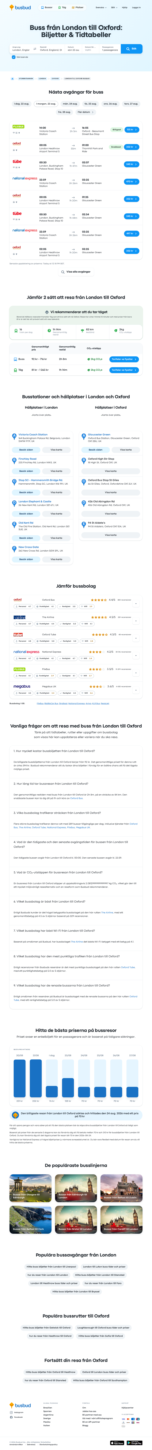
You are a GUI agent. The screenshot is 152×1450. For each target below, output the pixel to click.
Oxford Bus (48, 600)
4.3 (29, 693)
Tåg (20, 370)
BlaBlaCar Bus (51, 703)
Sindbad (63, 703)
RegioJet (105, 703)
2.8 (91, 641)
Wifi (85, 606)
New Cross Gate (29, 547)
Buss (21, 359)
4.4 (53, 624)
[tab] (21, 104)
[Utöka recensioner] (136, 603)
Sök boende (22, 57)
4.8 (29, 641)
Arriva (88, 703)
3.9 (91, 606)
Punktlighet (44, 606)
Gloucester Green (99, 435)
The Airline (48, 617)
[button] (35, 49)
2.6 (91, 693)
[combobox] (21, 49)
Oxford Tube (49, 635)
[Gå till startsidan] (20, 8)
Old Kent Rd (26, 523)
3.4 (90, 658)
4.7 (29, 606)
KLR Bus (96, 703)
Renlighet (66, 606)
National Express (51, 652)
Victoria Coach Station (33, 435)
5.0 (74, 606)
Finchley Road (27, 459)
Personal (22, 606)
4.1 (53, 606)
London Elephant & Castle (35, 502)
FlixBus (46, 669)
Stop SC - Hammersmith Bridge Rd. (41, 480)
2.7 (90, 676)
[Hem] (12, 78)
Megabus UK (49, 687)
